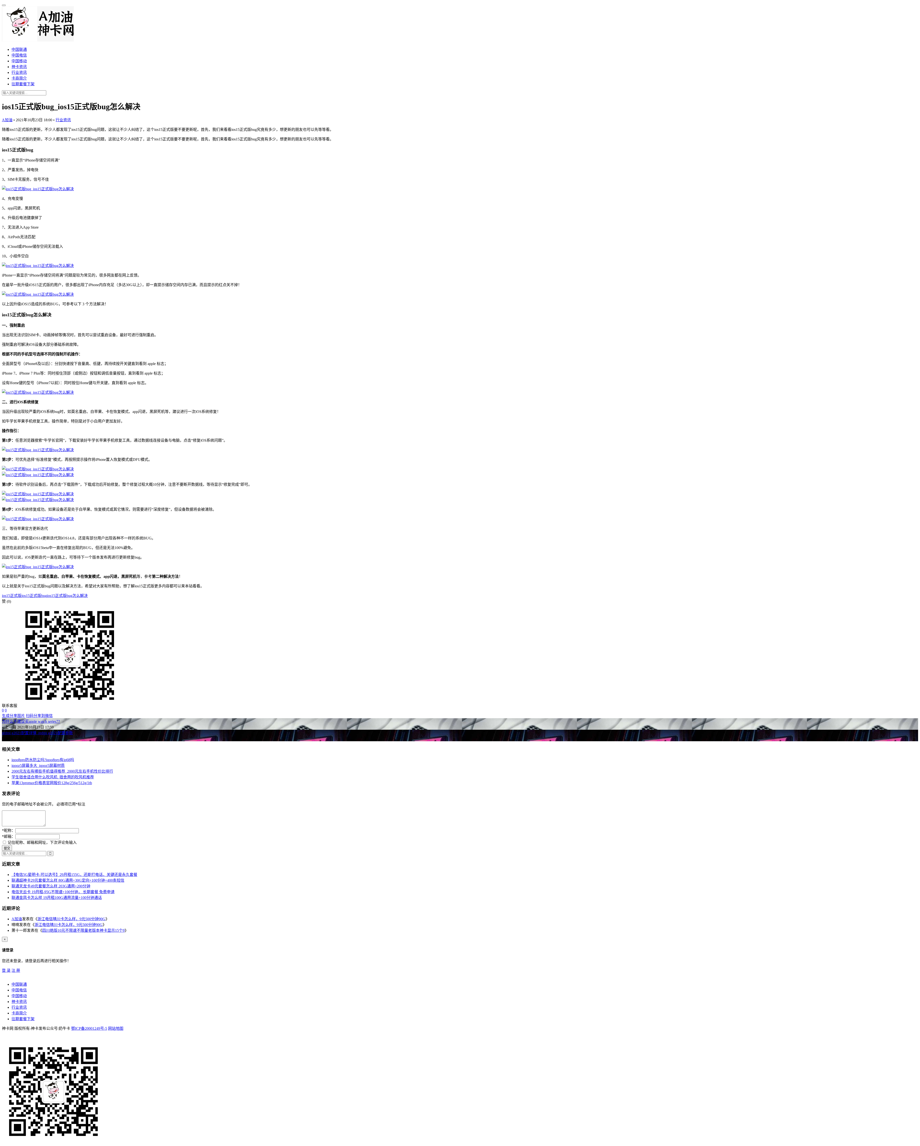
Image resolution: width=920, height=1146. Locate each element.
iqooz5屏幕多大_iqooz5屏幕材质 (38, 766)
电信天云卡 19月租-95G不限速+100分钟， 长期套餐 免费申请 (63, 892)
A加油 (7, 120)
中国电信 (19, 55)
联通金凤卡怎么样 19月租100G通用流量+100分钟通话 (57, 898)
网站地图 (115, 1028)
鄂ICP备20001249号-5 (89, 1028)
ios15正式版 (12, 596)
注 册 (16, 970)
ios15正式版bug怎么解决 (67, 596)
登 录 (6, 970)
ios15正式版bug (34, 596)
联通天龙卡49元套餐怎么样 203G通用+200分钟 (51, 886)
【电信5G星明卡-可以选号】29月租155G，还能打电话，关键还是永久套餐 (74, 875)
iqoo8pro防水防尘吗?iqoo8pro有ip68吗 (43, 760)
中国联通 (19, 49)
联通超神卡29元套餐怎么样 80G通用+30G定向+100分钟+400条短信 (68, 880)
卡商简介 (19, 78)
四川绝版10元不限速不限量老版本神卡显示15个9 (83, 930)
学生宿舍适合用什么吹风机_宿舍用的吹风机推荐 (53, 777)
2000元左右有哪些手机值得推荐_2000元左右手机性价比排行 (62, 771)
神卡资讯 (19, 67)
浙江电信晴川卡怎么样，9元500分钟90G (71, 919)
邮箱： (8, 836)
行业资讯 (19, 72)
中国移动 (19, 61)
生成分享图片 (13, 716)
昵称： (8, 830)
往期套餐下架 (23, 84)
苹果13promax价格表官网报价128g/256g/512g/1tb (52, 783)
